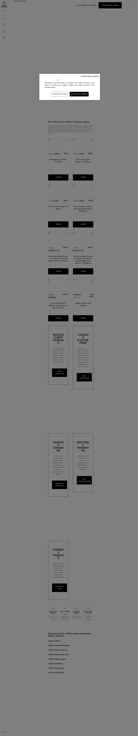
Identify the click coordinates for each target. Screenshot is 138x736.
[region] (69, 87)
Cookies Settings (59, 94)
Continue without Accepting (90, 76)
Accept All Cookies (79, 94)
